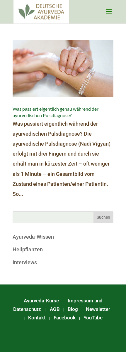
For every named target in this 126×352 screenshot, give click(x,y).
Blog (73, 309)
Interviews (25, 262)
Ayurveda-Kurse (41, 301)
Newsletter (98, 309)
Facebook (65, 318)
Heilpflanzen (28, 249)
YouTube (93, 318)
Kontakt (37, 318)
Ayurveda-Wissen (33, 237)
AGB (55, 309)
